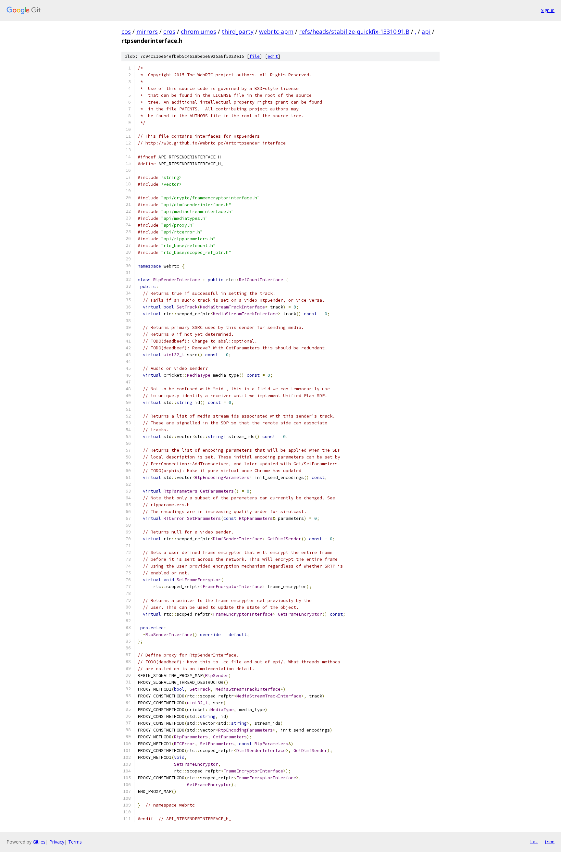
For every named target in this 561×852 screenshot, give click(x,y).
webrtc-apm (276, 31)
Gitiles (39, 842)
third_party (238, 31)
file (254, 56)
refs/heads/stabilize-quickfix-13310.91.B (354, 31)
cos (126, 31)
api (426, 31)
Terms (75, 842)
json (549, 842)
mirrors (147, 31)
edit (273, 56)
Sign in (548, 10)
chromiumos (198, 31)
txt (534, 842)
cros (169, 31)
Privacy (56, 842)
